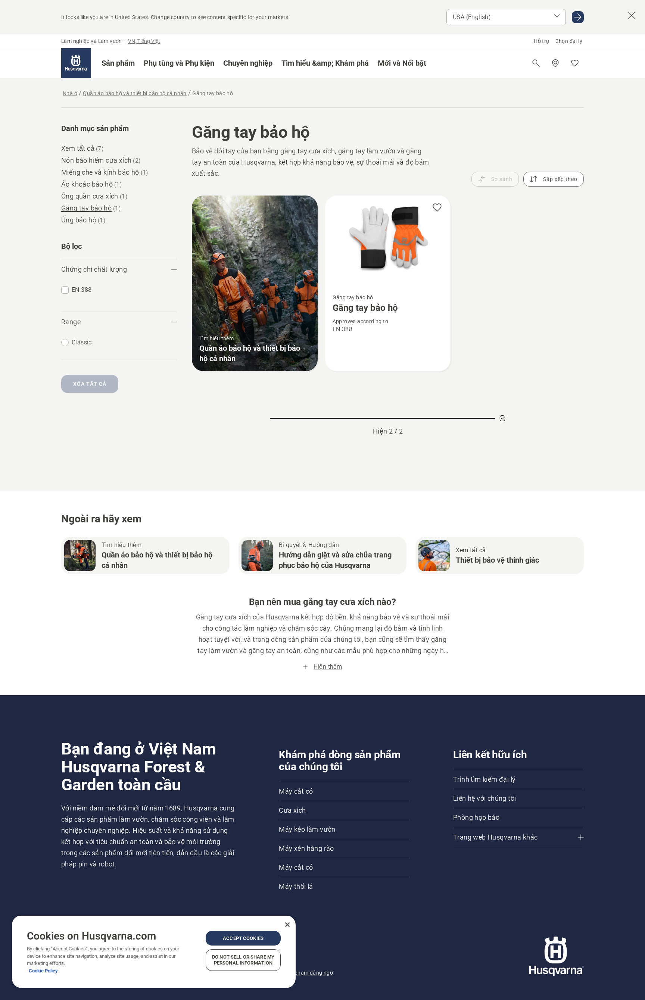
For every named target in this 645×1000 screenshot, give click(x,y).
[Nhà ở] (76, 63)
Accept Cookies (243, 938)
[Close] (287, 925)
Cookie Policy (43, 971)
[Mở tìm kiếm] (536, 63)
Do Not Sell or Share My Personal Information (243, 960)
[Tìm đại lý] (555, 63)
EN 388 (81, 289)
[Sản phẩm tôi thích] (575, 63)
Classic (82, 342)
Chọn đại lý (568, 41)
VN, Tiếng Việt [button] (144, 41)
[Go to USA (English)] (578, 17)
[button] (118, 63)
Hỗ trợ (541, 41)
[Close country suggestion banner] (632, 15)
